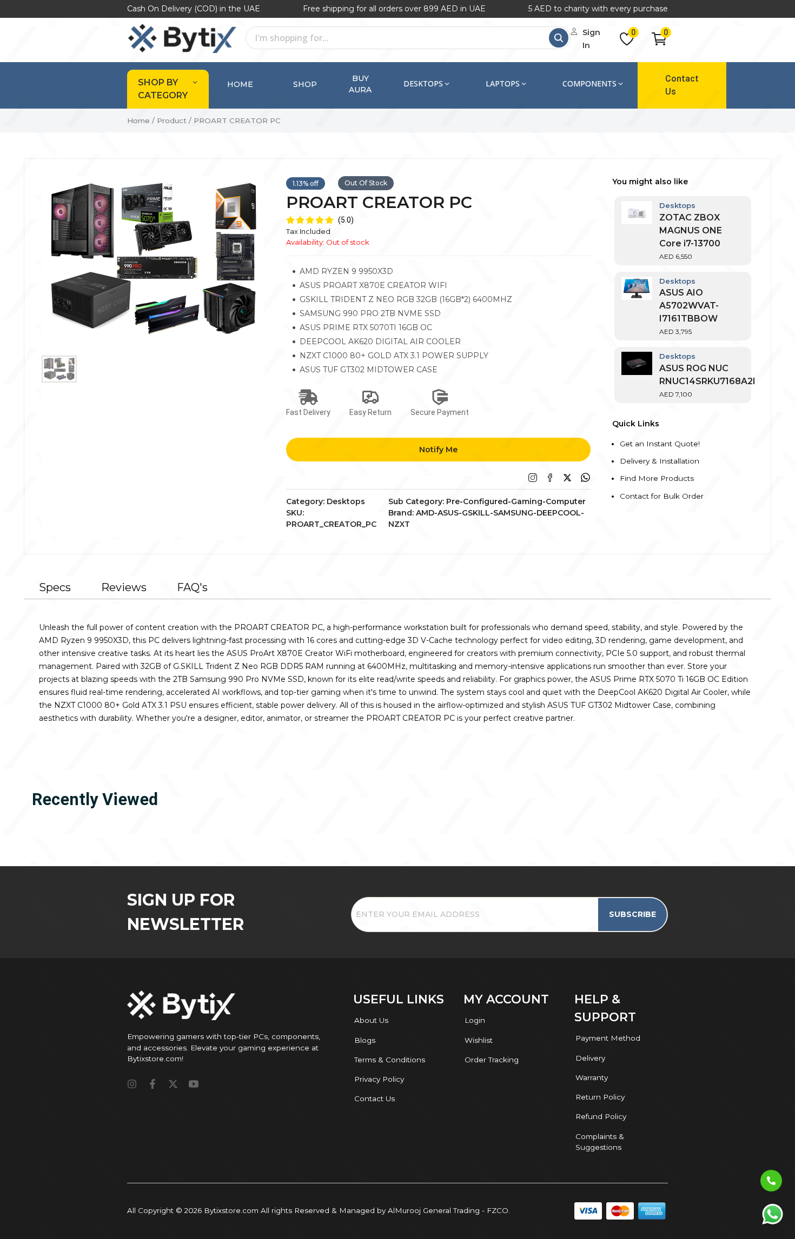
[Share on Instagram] (532, 477)
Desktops (423, 83)
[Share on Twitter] (567, 477)
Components (589, 83)
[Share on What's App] (585, 477)
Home (240, 84)
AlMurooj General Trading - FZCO (448, 1210)
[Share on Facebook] (550, 477)
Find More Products (657, 478)
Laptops (503, 83)
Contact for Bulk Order (662, 496)
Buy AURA (360, 84)
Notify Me (438, 449)
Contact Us (682, 85)
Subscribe (632, 914)
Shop (305, 84)
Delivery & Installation (659, 461)
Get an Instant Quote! (660, 443)
